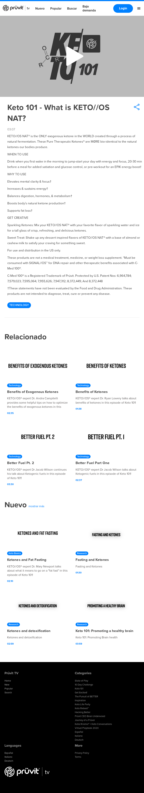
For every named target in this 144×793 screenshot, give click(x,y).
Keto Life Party (82, 704)
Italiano (78, 735)
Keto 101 (79, 688)
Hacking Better (82, 712)
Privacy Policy (82, 753)
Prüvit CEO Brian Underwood (90, 716)
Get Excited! (81, 692)
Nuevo (40, 9)
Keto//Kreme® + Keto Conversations (93, 724)
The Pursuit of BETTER (86, 696)
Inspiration (80, 700)
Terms (78, 756)
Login (123, 8)
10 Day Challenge (84, 684)
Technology (19, 305)
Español (79, 732)
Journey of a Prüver (85, 720)
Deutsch (79, 739)
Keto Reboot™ (82, 708)
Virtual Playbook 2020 (87, 728)
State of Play (81, 680)
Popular (56, 9)
